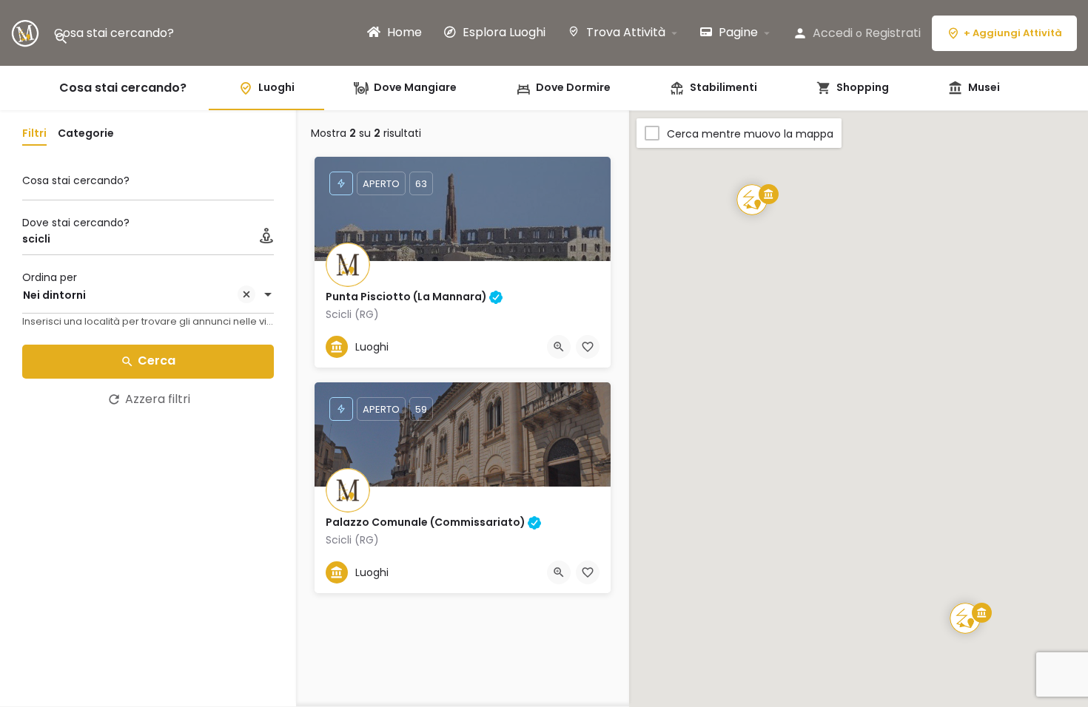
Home (403, 32)
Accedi (833, 32)
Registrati (893, 32)
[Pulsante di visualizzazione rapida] (559, 347)
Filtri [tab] (34, 133)
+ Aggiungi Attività (1013, 33)
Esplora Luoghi (502, 32)
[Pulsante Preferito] (588, 347)
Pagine (737, 32)
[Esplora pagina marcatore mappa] (965, 618)
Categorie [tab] (86, 133)
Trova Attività (624, 32)
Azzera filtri (157, 399)
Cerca (156, 360)
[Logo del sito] (27, 32)
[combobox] (148, 296)
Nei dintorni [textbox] (54, 295)
